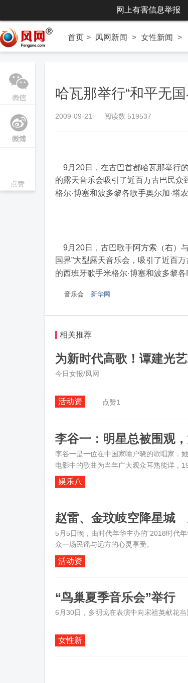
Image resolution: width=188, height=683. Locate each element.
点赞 (17, 170)
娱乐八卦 (70, 482)
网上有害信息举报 (148, 10)
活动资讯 (70, 402)
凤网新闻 (111, 37)
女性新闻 (157, 37)
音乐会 (74, 294)
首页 (76, 37)
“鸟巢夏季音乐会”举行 (115, 597)
